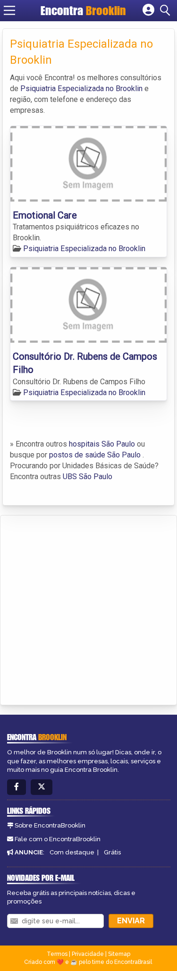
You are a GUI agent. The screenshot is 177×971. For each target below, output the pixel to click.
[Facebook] (16, 787)
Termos (57, 954)
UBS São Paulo (87, 476)
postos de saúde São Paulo (95, 454)
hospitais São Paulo (102, 443)
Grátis (112, 852)
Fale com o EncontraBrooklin (58, 839)
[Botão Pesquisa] (167, 10)
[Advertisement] (88, 608)
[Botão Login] (148, 10)
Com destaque (72, 852)
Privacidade (88, 954)
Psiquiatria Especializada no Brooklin (81, 88)
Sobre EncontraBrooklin (50, 825)
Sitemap (119, 954)
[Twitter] (41, 787)
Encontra (83, 10)
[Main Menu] (9, 10)
